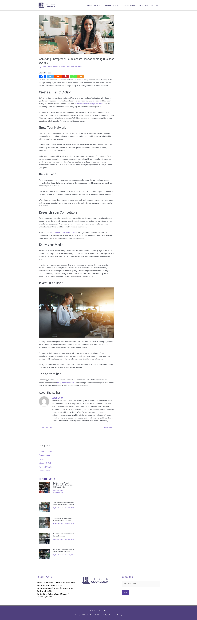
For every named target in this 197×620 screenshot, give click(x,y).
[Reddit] (58, 76)
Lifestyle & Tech (146, 5)
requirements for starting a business (89, 104)
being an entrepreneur (65, 383)
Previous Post (45, 428)
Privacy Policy (103, 611)
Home (41, 459)
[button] (157, 5)
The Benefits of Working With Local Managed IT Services (62, 519)
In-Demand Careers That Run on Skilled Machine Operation (63, 550)
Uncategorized (44, 471)
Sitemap (119, 615)
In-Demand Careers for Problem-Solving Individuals (63, 535)
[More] (80, 76)
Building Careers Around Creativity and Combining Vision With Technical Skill (63, 485)
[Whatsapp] (73, 76)
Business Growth (93, 5)
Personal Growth (129, 5)
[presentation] (44, 487)
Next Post (109, 428)
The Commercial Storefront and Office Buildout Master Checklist (63, 504)
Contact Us (93, 611)
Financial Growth (111, 5)
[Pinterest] (65, 76)
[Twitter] (50, 76)
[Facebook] (42, 76)
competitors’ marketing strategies (64, 233)
